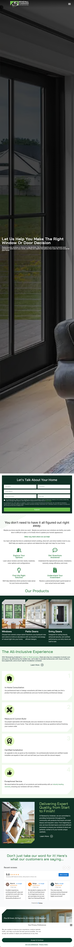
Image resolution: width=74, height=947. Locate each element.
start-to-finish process (30, 657)
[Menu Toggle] (69, 4)
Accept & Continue (37, 940)
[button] (71, 925)
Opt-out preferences (31, 944)
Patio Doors (31, 631)
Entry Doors (55, 631)
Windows (7, 631)
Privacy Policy (43, 944)
